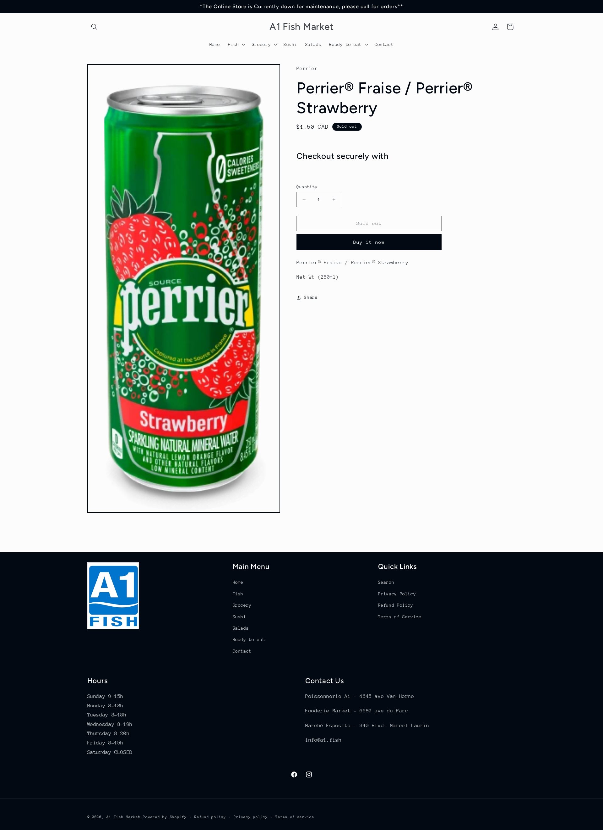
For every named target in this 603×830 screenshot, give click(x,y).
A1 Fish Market (123, 817)
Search (386, 582)
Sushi (239, 616)
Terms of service (294, 817)
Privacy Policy (397, 593)
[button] (94, 26)
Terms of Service (399, 616)
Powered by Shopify (165, 817)
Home (238, 582)
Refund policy (210, 817)
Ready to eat (249, 639)
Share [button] (311, 297)
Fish (238, 593)
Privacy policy (251, 817)
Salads (241, 627)
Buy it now (369, 242)
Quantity (307, 186)
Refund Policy (395, 605)
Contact (242, 650)
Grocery (242, 605)
